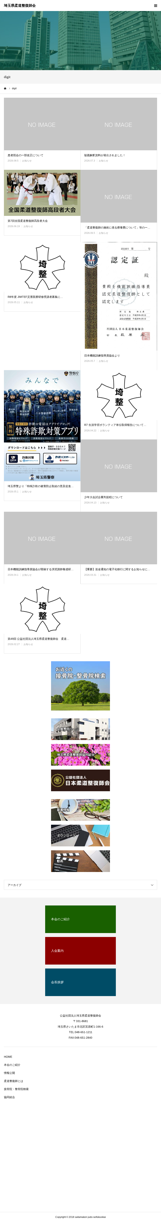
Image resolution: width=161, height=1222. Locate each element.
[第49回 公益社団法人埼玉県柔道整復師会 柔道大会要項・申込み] (42, 609)
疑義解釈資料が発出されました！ (104, 155)
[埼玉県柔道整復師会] (20, 5)
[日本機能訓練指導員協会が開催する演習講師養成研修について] (42, 538)
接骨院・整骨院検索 (16, 1089)
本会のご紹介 (12, 1064)
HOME (8, 1056)
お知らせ (27, 160)
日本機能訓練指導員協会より (102, 355)
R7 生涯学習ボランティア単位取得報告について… (115, 424)
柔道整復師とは (13, 1081)
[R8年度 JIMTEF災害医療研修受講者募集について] (42, 267)
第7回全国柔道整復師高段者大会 (28, 220)
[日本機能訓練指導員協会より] (118, 296)
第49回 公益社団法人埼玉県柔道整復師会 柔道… (38, 638)
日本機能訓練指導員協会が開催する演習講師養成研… (41, 569)
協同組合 (9, 1097)
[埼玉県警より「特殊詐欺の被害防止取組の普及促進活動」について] (42, 425)
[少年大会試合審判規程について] (118, 465)
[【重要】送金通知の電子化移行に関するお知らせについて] (118, 538)
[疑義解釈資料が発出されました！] (118, 124)
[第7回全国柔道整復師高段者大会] (42, 193)
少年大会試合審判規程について (103, 497)
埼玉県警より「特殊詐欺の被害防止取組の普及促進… (41, 486)
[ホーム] (5, 88)
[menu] (155, 5)
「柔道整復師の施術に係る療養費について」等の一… (117, 227)
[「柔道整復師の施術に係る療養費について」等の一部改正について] (118, 196)
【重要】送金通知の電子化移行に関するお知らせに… (117, 569)
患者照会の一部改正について (25, 155)
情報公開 (9, 1072)
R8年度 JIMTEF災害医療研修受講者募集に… (35, 296)
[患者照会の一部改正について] (42, 124)
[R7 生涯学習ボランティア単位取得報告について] (118, 395)
